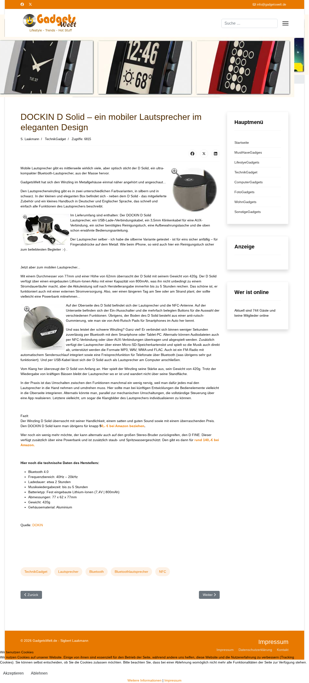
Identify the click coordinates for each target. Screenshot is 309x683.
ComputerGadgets (248, 205)
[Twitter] (30, 4)
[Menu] (285, 23)
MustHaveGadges (248, 176)
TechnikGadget (35, 595)
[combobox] (249, 23)
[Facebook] (22, 4)
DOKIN (37, 548)
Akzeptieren (13, 673)
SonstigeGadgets (247, 235)
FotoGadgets (244, 215)
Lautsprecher (68, 595)
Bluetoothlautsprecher (131, 595)
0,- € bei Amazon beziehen (122, 449)
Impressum (173, 680)
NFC (162, 595)
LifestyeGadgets (246, 186)
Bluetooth (96, 595)
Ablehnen (39, 673)
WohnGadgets (245, 225)
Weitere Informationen (144, 680)
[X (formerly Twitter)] (204, 177)
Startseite (241, 166)
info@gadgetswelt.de (271, 4)
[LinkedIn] (215, 177)
